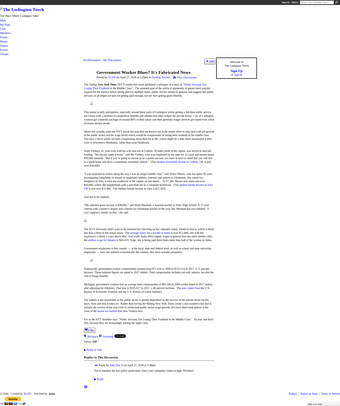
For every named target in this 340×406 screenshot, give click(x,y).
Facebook (108, 336)
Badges (293, 393)
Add (211, 61)
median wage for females (102, 240)
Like (91, 330)
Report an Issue (309, 393)
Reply (99, 379)
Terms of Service (330, 393)
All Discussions (92, 60)
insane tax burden (107, 311)
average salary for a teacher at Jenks (150, 232)
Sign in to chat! (315, 404)
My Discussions (112, 60)
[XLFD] (88, 79)
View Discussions (187, 77)
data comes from (191, 288)
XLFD (112, 77)
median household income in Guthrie (177, 161)
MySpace (92, 336)
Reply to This (93, 349)
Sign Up (286, 2)
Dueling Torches (161, 77)
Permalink (96, 365)
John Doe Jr (116, 365)
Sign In (294, 2)
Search (336, 2)
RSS (85, 387)
